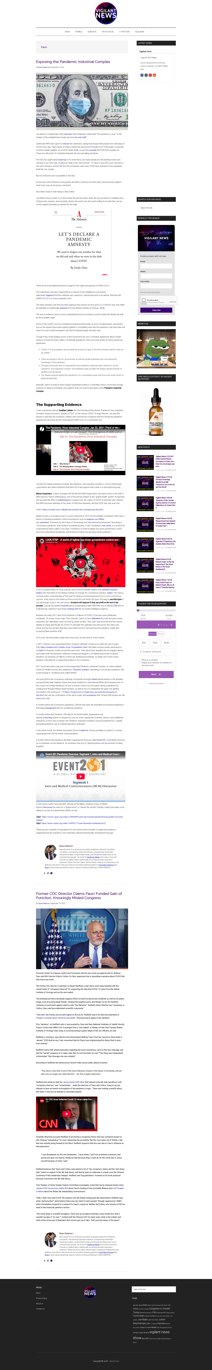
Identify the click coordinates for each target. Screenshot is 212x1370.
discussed (47, 807)
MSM (149, 1327)
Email (142, 261)
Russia (162, 1327)
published (44, 522)
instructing (47, 717)
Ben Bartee (139, 1305)
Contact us (40, 1309)
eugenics (91, 519)
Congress (154, 1308)
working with (72, 609)
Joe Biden (143, 1319)
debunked (96, 618)
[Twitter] (44, 873)
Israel (152, 1316)
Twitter (140, 1333)
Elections (149, 1313)
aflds (134, 1305)
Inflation (147, 1316)
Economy (142, 1313)
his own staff (80, 137)
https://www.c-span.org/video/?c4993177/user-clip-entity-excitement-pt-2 (73, 823)
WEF (147, 1338)
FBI (154, 1312)
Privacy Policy (41, 1298)
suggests (50, 295)
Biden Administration (154, 1305)
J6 (156, 1316)
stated (110, 593)
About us (39, 1304)
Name (142, 271)
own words (106, 525)
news (153, 1327)
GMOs (101, 519)
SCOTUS (168, 1327)
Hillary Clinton (170, 1313)
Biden (145, 1305)
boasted (65, 606)
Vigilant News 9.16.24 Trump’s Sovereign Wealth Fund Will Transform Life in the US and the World (165, 482)
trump (135, 1333)
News (38, 1293)
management (50, 708)
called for (84, 730)
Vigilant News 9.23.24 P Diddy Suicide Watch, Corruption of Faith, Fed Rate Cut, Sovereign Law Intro (165, 461)
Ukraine (146, 1333)
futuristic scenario (81, 669)
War (143, 1338)
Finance (159, 1313)
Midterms (143, 1327)
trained (95, 679)
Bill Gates (164, 1305)
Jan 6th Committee (163, 1316)
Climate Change (143, 1309)
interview (68, 134)
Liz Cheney (153, 1323)
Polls (158, 1327)
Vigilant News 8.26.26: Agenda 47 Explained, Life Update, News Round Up (166, 541)
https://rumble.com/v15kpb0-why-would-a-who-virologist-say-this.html (72, 509)
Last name (144, 281)
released (63, 308)
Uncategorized (170, 470)
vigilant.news (114, 1361)
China (135, 1309)
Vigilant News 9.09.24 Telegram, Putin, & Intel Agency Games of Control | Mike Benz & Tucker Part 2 (166, 503)
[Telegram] (51, 873)
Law (148, 1323)
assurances (91, 695)
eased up (62, 160)
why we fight (157, 1338)
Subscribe (156, 310)
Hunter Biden (138, 1316)
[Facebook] (48, 873)
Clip (115, 606)
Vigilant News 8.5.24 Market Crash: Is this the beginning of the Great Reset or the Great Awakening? (165, 564)
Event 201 (101, 740)
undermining (63, 500)
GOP (163, 1313)
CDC (169, 1305)
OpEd (41, 650)
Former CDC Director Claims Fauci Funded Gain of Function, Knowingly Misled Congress (79, 895)
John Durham (153, 1320)
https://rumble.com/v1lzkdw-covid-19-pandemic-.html (64, 647)
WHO (150, 1338)
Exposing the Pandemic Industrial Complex (73, 62)
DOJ (161, 1309)
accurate (93, 150)
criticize (65, 144)
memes (161, 1323)
